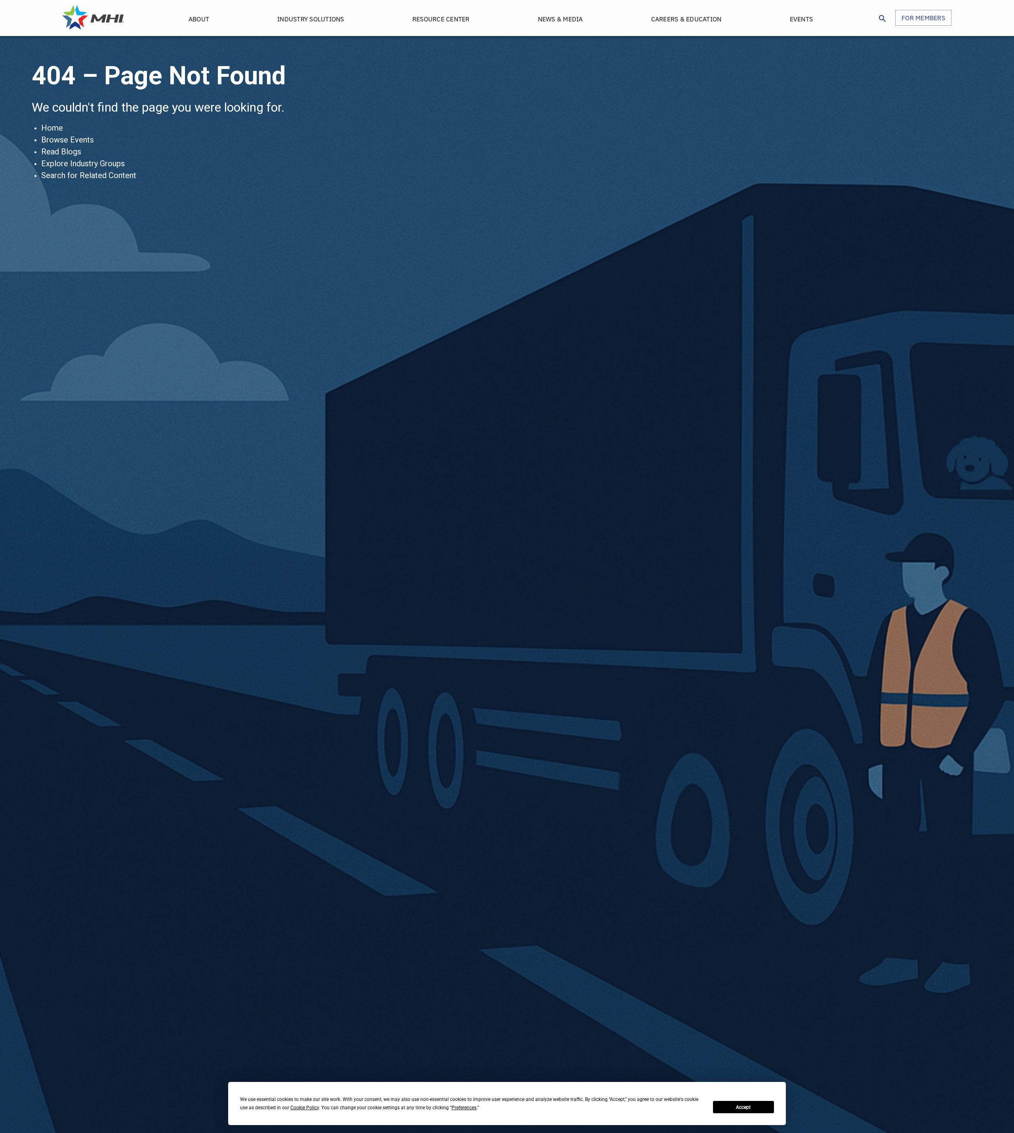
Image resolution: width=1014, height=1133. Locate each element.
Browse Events (67, 139)
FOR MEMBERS (923, 18)
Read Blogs (61, 151)
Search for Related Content (88, 175)
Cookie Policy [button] (304, 1107)
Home (52, 128)
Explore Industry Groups (83, 163)
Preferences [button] (464, 1107)
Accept (743, 1107)
